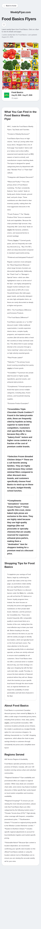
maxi (11, 574)
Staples (15, 240)
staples (9, 230)
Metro (22, 593)
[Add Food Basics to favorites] (4, 24)
